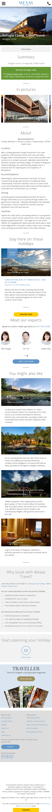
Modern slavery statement (35, 789)
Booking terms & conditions (19, 787)
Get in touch (26, 657)
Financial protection (14, 789)
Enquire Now (26, 314)
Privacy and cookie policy (34, 785)
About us (5, 728)
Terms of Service (25, 806)
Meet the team (26, 361)
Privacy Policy (45, 804)
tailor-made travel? (10, 586)
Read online (26, 679)
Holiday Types (6, 721)
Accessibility (38, 787)
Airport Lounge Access (35, 721)
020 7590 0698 (43, 326)
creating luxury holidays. (36, 583)
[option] (26, 109)
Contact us (6, 735)
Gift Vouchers (32, 728)
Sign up (10, 747)
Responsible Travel (34, 732)
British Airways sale (14, 74)
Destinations (6, 718)
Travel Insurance (33, 718)
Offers (4, 725)
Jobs (3, 732)
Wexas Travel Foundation (36, 725)
